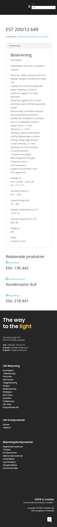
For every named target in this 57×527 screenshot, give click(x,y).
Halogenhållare (10, 465)
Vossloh (44, 36)
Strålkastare (8, 401)
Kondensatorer (10, 452)
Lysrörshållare (9, 462)
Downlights (8, 370)
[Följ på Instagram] (36, 489)
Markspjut (7, 392)
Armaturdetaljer (10, 468)
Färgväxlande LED (11, 407)
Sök (33, 3)
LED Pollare (8, 395)
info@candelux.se (19, 350)
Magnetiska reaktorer (13, 446)
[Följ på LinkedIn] (44, 489)
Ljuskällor (7, 398)
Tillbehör (7, 427)
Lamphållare (8, 459)
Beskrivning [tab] (14, 45)
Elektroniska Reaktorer (28, 36)
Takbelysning (9, 373)
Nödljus (6, 386)
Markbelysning (9, 389)
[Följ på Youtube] (51, 489)
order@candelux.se (19, 347)
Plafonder (7, 376)
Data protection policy (34, 502)
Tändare (7, 449)
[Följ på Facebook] (22, 489)
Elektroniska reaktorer (13, 456)
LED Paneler (8, 379)
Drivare (6, 424)
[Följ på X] (29, 489)
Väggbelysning (10, 382)
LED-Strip (7, 404)
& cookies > (49, 502)
